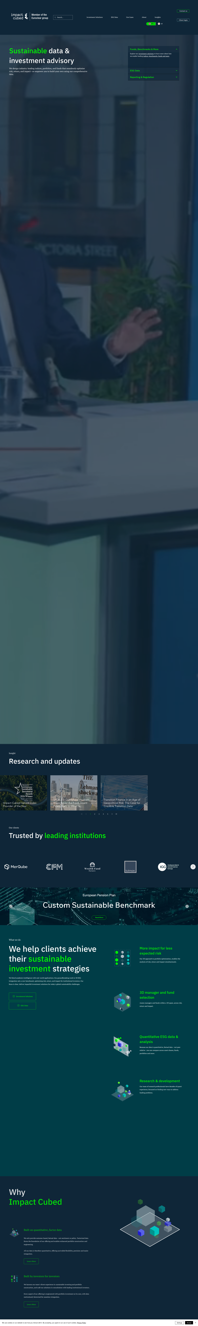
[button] (135, 643)
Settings (179, 1323)
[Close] (195, 1322)
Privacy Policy (81, 1323)
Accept (189, 1323)
